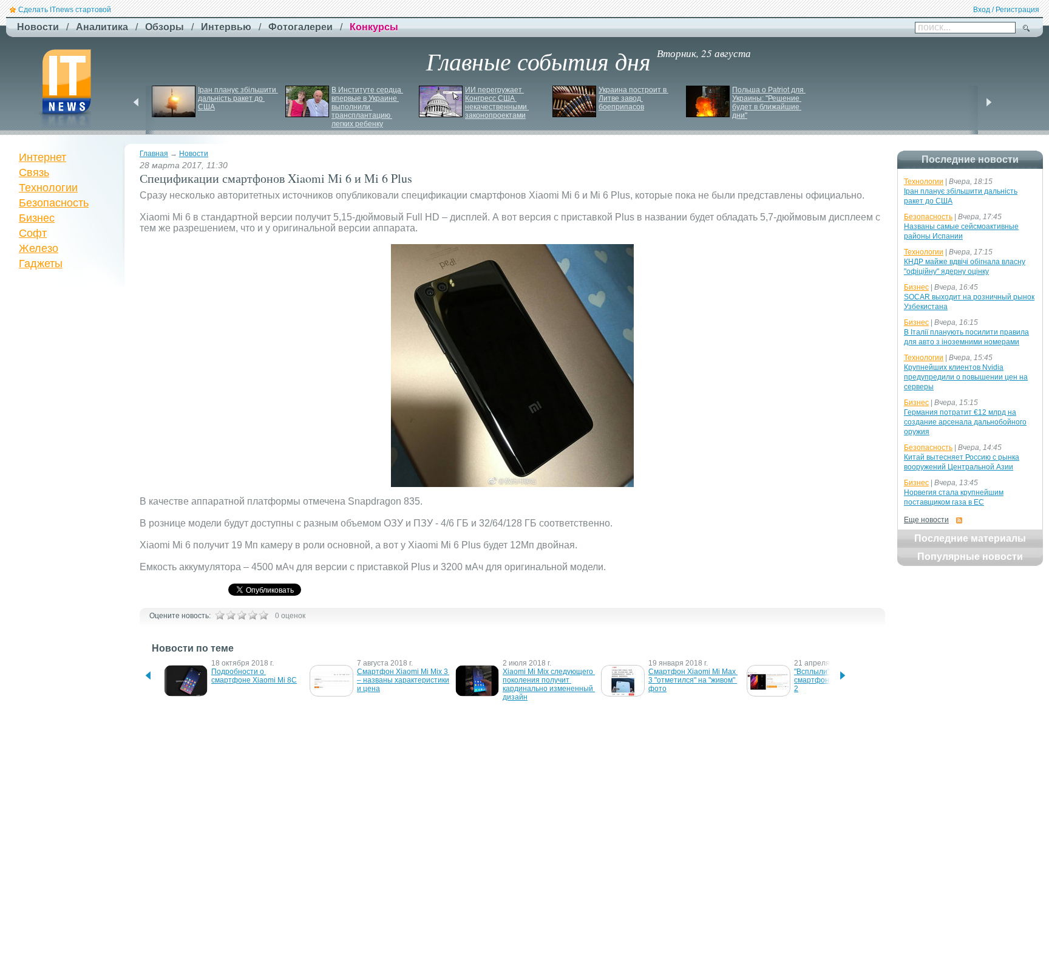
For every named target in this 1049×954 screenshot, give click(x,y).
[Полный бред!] (219, 615)
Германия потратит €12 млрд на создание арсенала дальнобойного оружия (965, 422)
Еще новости (926, 520)
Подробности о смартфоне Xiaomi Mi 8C (254, 675)
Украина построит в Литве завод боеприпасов (633, 98)
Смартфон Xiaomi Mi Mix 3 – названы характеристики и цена (404, 680)
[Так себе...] (241, 615)
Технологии (48, 188)
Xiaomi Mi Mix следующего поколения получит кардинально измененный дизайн (549, 684)
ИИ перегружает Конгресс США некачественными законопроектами (497, 103)
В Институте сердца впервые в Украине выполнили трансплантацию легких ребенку (367, 107)
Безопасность (54, 203)
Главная (154, 153)
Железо (38, 248)
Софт (33, 233)
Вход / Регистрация (1006, 9)
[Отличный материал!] (263, 615)
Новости (193, 153)
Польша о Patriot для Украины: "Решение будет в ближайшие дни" (769, 103)
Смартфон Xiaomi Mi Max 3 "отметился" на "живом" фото (693, 680)
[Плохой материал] (230, 615)
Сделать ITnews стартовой (64, 9)
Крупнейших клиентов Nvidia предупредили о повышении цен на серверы (966, 377)
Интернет (42, 157)
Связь (34, 172)
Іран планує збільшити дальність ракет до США (238, 98)
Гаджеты (41, 263)
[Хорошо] (252, 615)
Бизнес (37, 218)
